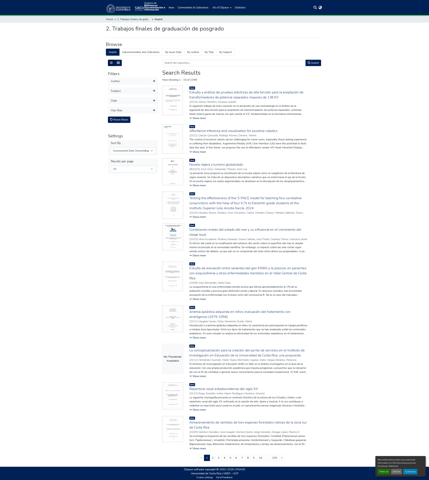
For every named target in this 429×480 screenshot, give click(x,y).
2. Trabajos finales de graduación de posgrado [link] (134, 19)
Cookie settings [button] (205, 477)
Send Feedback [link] (224, 477)
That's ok (383, 471)
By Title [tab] (209, 52)
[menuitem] (221, 7)
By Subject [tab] (225, 52)
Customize (410, 471)
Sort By (116, 143)
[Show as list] (111, 63)
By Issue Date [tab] (173, 52)
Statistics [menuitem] (240, 7)
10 (260, 458)
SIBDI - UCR (230, 473)
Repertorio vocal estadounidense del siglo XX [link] (223, 389)
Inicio (171, 7)
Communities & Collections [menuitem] (193, 7)
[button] (118, 7)
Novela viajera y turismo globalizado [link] (216, 164)
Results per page (122, 161)
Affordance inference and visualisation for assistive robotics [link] (233, 131)
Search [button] (314, 63)
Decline (396, 471)
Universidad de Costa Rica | (207, 473)
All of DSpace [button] (220, 7)
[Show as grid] (118, 63)
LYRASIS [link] (240, 469)
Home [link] (109, 19)
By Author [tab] (193, 52)
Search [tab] (113, 52)
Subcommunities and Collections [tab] (141, 52)
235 (274, 458)
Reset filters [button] (120, 120)
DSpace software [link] (194, 469)
